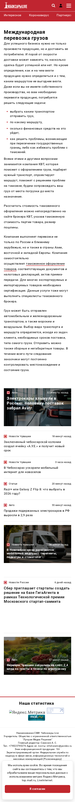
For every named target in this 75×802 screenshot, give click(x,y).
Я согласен (37, 789)
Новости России (19, 582)
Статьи (13, 483)
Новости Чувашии (20, 436)
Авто (15, 392)
